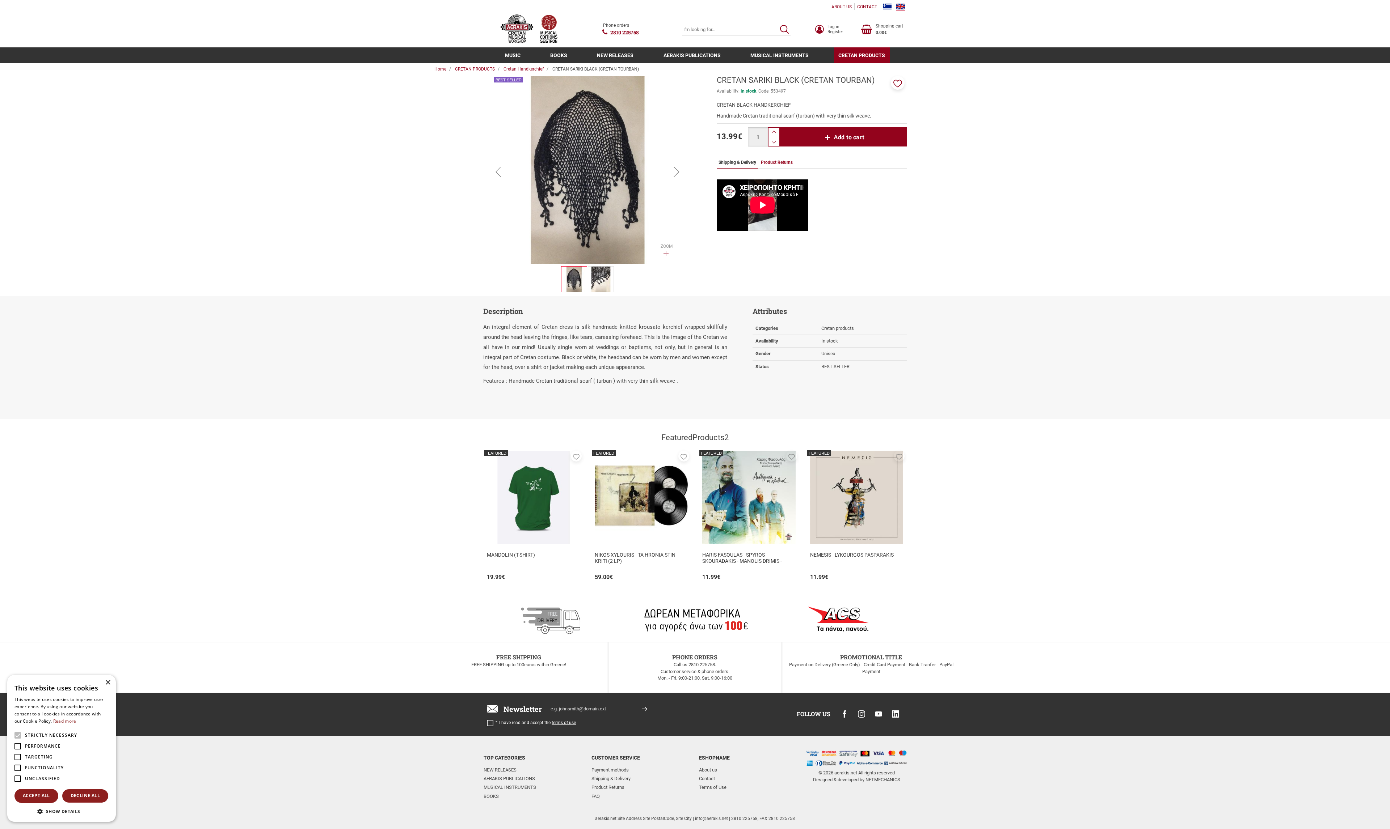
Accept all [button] (36, 795)
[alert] (61, 748)
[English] (900, 6)
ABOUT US (841, 6)
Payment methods (610, 770)
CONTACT (867, 6)
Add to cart (849, 137)
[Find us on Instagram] (861, 714)
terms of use (564, 722)
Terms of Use (712, 787)
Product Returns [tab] (777, 162)
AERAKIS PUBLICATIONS (692, 55)
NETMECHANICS (882, 779)
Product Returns (607, 787)
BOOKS (558, 55)
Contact (707, 778)
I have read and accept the (537, 722)
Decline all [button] (85, 795)
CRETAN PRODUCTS (861, 55)
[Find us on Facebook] (844, 714)
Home (440, 69)
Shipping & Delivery (611, 778)
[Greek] (887, 6)
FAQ (595, 796)
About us (708, 770)
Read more (64, 721)
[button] (898, 83)
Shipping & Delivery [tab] (737, 162)
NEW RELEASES (615, 55)
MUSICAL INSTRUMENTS (779, 55)
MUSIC (513, 55)
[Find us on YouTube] (878, 714)
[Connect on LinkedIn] (895, 714)
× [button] (107, 682)
